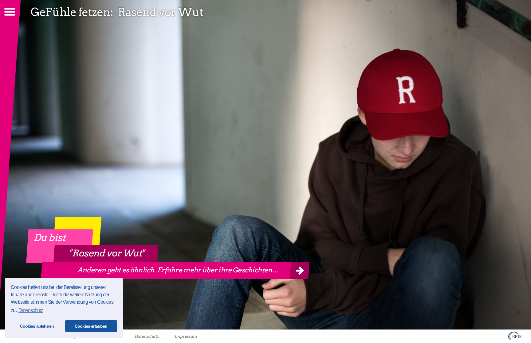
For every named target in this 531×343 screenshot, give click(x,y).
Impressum (186, 336)
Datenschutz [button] (30, 310)
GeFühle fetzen (70, 12)
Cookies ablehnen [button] (37, 326)
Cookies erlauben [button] (91, 326)
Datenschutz (147, 336)
